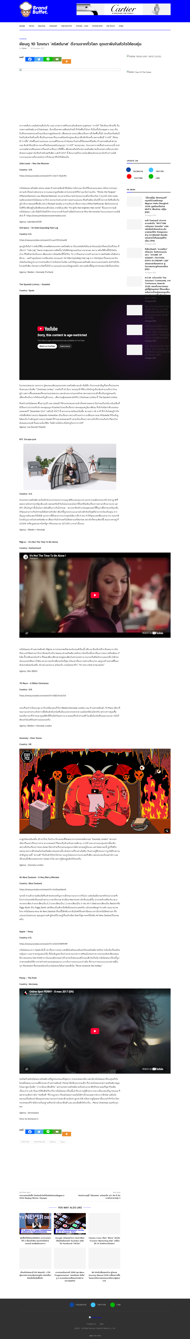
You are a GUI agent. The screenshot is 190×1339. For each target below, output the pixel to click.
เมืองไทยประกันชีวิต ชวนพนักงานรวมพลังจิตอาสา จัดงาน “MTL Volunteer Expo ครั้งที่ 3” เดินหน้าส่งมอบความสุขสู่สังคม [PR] (157, 332)
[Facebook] (29, 59)
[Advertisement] (69, 1167)
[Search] (169, 26)
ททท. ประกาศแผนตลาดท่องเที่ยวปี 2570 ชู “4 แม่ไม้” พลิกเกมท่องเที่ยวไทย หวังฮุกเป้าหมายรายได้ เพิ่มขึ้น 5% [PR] (157, 312)
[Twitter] (38, 59)
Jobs (121, 26)
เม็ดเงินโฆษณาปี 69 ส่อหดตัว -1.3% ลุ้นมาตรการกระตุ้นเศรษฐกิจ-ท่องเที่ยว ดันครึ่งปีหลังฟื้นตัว (35, 1275)
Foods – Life (82, 26)
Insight (53, 26)
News (31, 26)
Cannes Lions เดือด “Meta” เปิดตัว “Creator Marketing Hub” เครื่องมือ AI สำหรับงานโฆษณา (104, 1241)
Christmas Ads (39, 1142)
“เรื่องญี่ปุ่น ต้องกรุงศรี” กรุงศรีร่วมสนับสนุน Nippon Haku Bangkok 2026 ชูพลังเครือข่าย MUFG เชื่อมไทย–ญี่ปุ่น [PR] (157, 205)
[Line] (47, 59)
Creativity (66, 26)
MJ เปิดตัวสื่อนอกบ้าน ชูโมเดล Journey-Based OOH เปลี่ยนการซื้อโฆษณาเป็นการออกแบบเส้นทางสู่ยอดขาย (104, 1276)
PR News (111, 26)
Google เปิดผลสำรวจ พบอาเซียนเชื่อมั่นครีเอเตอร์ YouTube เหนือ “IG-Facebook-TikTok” (69, 1241)
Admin (24, 48)
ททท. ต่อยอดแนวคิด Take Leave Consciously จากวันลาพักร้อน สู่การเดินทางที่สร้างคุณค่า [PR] (157, 350)
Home (22, 26)
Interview (97, 26)
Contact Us (91, 1324)
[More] (67, 59)
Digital (42, 26)
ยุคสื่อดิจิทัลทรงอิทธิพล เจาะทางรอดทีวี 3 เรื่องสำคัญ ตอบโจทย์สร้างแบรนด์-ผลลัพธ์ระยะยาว (35, 1241)
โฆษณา (62, 1142)
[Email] (57, 59)
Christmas (25, 1142)
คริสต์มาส (53, 1142)
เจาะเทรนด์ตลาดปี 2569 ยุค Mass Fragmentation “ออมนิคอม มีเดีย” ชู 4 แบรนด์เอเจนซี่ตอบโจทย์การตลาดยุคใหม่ (70, 1276)
